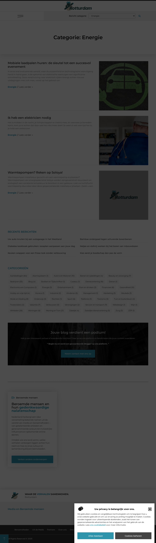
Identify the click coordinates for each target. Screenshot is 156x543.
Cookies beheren (133, 536)
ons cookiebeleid (98, 525)
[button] (149, 509)
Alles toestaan (95, 536)
